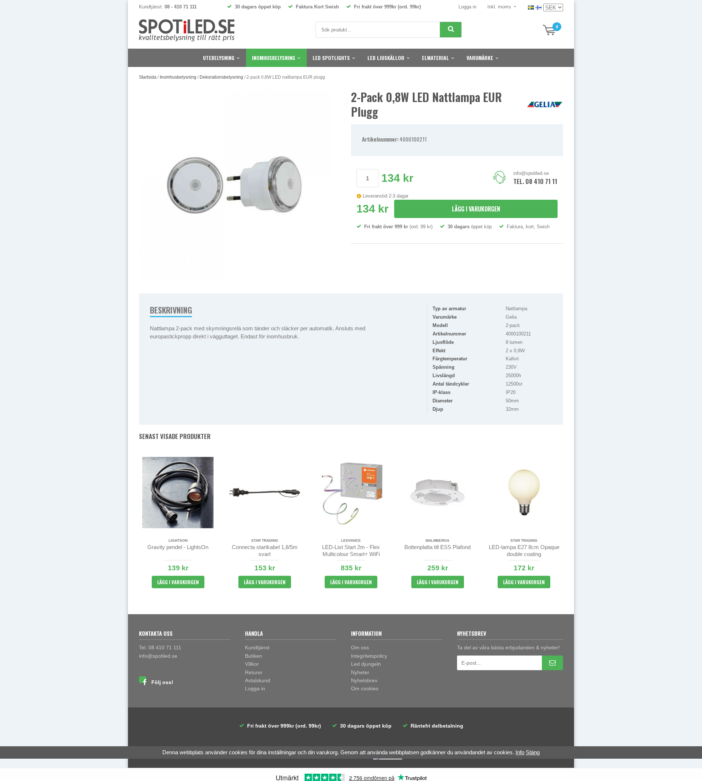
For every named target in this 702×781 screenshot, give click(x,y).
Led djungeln (366, 664)
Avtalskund (257, 680)
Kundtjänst (257, 647)
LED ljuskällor (385, 57)
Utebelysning (218, 57)
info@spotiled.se (531, 173)
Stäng (533, 752)
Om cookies (364, 688)
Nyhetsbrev (364, 680)
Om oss (360, 647)
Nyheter (360, 672)
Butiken (253, 656)
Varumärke (480, 57)
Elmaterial (435, 57)
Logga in (467, 7)
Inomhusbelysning (273, 57)
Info (520, 752)
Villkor (252, 664)
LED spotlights (331, 57)
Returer (254, 672)
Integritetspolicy (369, 656)
